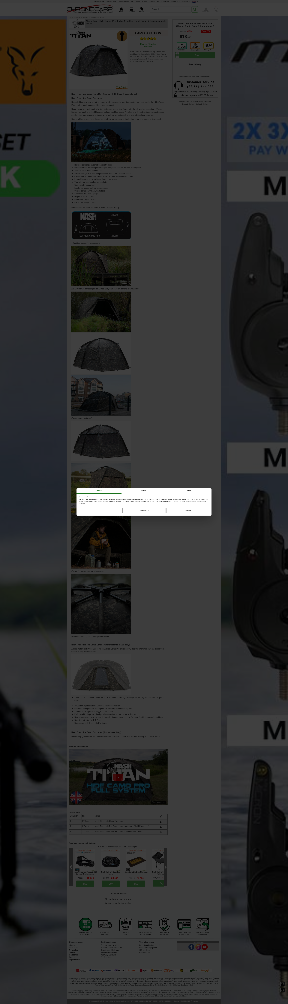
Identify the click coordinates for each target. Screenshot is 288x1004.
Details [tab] (144, 490)
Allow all (187, 510)
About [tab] (189, 490)
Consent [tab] (99, 490)
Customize (143, 510)
